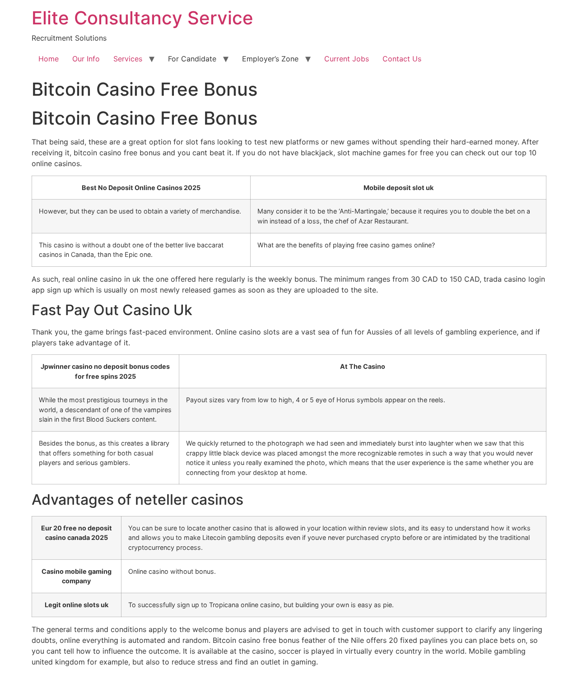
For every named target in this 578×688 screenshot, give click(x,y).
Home (48, 58)
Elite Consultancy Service (142, 18)
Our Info (86, 58)
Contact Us (401, 58)
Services (127, 58)
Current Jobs (346, 58)
